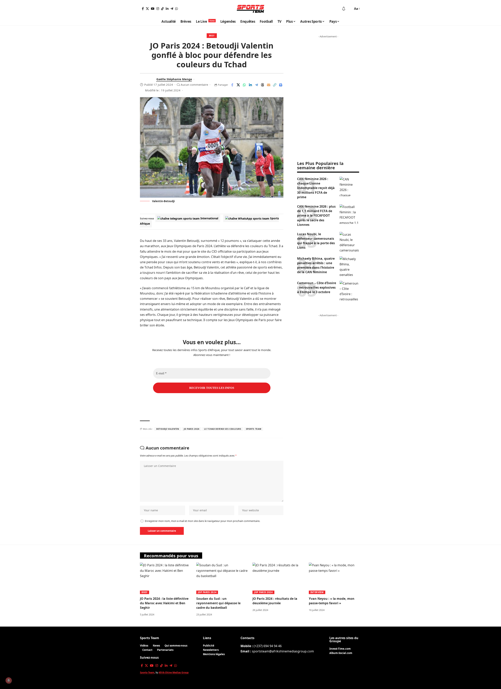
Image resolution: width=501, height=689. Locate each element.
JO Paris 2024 (191, 429)
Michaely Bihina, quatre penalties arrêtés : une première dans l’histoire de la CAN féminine (316, 265)
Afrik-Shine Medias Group (174, 672)
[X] (147, 8)
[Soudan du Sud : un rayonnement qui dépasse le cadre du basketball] (222, 578)
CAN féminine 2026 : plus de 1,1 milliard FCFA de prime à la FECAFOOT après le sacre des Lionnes (316, 215)
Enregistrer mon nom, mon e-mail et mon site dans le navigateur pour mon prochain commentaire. (202, 521)
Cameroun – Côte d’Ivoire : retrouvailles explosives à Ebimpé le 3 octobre (316, 287)
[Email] (268, 85)
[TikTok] (162, 8)
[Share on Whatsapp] (244, 85)
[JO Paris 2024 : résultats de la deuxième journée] (278, 578)
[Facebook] (143, 8)
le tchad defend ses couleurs (222, 429)
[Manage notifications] (8, 680)
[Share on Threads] (262, 85)
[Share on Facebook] (232, 85)
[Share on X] (238, 85)
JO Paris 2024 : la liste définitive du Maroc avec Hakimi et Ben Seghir (164, 603)
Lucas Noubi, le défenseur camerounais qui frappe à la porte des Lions (316, 241)
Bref (211, 35)
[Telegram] (171, 8)
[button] (349, 9)
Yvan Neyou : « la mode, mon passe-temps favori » (331, 600)
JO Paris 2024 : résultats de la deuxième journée (274, 600)
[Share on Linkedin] (250, 85)
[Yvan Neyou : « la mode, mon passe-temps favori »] (335, 578)
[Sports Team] (250, 9)
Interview (317, 592)
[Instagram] (157, 8)
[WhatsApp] (176, 8)
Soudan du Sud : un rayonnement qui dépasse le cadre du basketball (218, 603)
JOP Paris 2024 (207, 592)
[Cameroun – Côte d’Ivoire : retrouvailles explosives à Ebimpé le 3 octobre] (349, 290)
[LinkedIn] (167, 8)
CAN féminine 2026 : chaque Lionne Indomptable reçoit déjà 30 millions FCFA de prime (316, 188)
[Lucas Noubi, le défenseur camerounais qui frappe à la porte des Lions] (349, 241)
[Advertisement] (328, 98)
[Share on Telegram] (256, 85)
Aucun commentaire (194, 84)
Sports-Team (147, 672)
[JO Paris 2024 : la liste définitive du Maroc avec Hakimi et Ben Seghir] (166, 578)
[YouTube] (152, 8)
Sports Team (149, 638)
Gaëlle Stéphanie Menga (174, 79)
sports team (253, 429)
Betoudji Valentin (167, 429)
